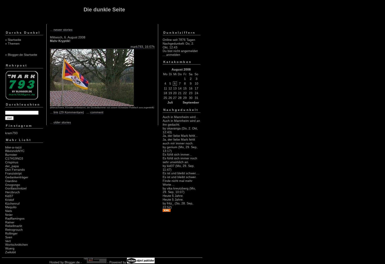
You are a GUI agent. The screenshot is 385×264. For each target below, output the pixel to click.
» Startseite (13, 40)
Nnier (9, 214)
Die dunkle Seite (104, 9)
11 (165, 88)
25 (165, 98)
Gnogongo (12, 185)
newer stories (62, 29)
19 (170, 93)
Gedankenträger (16, 177)
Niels (8, 211)
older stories (62, 122)
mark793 (137, 46)
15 (185, 88)
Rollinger (11, 233)
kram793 (11, 133)
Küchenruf (12, 203)
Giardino (11, 181)
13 (175, 88)
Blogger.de (72, 262)
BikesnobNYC (15, 151)
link (55, 112)
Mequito (10, 207)
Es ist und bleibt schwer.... (181, 173)
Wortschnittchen (16, 244)
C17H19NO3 (14, 158)
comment (96, 112)
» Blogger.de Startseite (21, 54)
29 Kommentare (71, 112)
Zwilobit (10, 252)
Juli (170, 102)
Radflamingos (15, 218)
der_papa (12, 166)
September (191, 102)
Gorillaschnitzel (16, 188)
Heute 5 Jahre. (173, 195)
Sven (8, 237)
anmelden (173, 54)
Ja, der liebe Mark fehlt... (180, 135)
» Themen (12, 43)
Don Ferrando (15, 169)
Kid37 (9, 196)
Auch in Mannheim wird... (180, 117)
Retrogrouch (14, 229)
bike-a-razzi (13, 147)
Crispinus (11, 162)
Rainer (9, 222)
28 (180, 98)
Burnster (11, 154)
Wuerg (9, 248)
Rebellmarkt (13, 226)
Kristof (9, 200)
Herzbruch (12, 192)
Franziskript (13, 173)
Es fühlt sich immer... (177, 154)
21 (180, 93)
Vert (8, 241)
